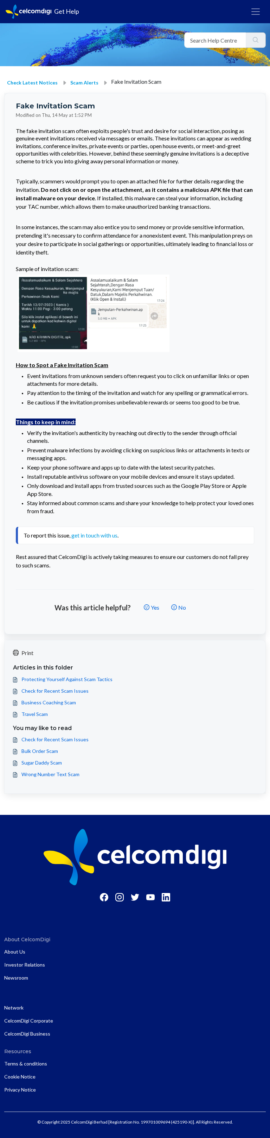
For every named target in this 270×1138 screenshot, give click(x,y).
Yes (155, 607)
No (182, 607)
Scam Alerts (84, 83)
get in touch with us (94, 535)
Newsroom (16, 978)
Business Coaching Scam (48, 702)
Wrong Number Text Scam (50, 774)
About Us (14, 952)
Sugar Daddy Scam (41, 763)
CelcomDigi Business (27, 1034)
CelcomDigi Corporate (28, 1021)
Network (14, 1008)
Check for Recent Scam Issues (55, 691)
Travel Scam (34, 714)
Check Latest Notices (32, 83)
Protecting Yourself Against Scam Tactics (66, 679)
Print (27, 652)
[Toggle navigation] (255, 12)
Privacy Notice (20, 1090)
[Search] (256, 40)
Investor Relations (24, 965)
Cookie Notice (20, 1077)
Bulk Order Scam (39, 751)
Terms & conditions (25, 1064)
